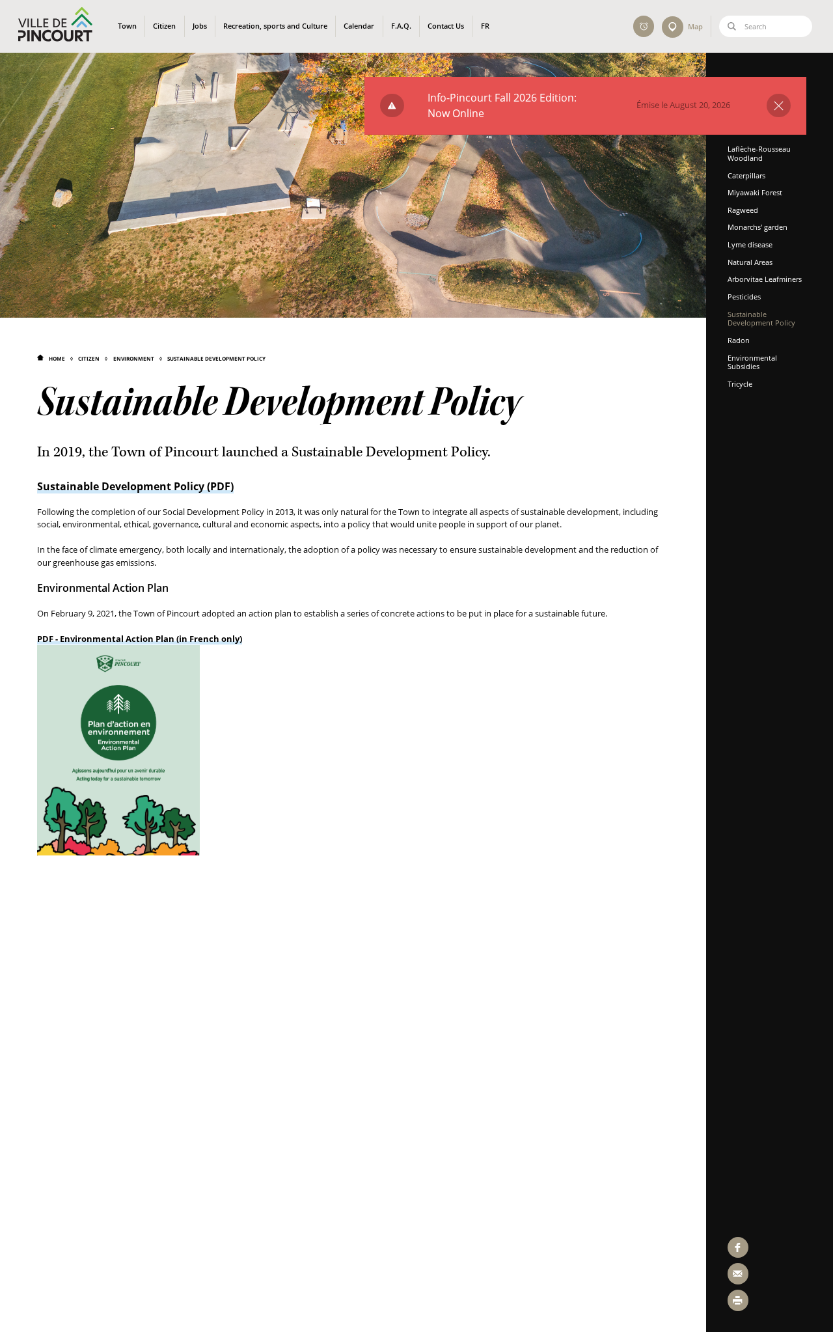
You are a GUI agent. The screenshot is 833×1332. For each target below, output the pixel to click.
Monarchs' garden (757, 227)
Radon (739, 340)
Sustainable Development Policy (216, 358)
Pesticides (744, 296)
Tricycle (740, 384)
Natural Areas (750, 262)
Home (57, 358)
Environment (133, 358)
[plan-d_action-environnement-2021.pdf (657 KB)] (118, 749)
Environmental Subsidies (752, 362)
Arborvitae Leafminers (765, 279)
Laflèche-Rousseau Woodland (759, 153)
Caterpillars (746, 175)
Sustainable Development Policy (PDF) (135, 486)
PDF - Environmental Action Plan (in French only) (139, 639)
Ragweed (743, 210)
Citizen (89, 358)
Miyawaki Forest (755, 192)
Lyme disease (750, 244)
